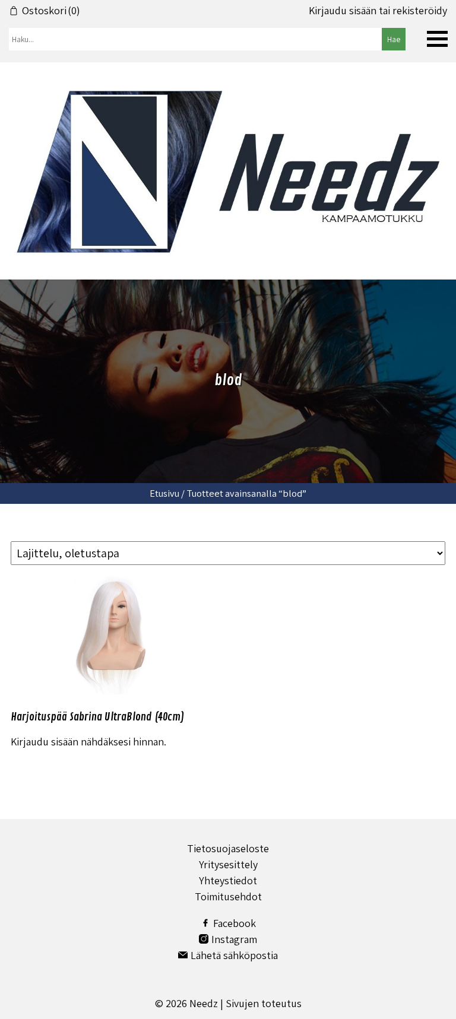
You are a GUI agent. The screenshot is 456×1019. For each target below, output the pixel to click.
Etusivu (164, 493)
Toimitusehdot (228, 896)
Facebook (234, 923)
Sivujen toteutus (264, 1003)
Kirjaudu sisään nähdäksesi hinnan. (88, 741)
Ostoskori (51, 10)
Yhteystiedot (228, 880)
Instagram (234, 939)
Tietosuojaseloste (228, 848)
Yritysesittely (228, 864)
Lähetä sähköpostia (234, 955)
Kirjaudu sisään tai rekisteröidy (378, 10)
